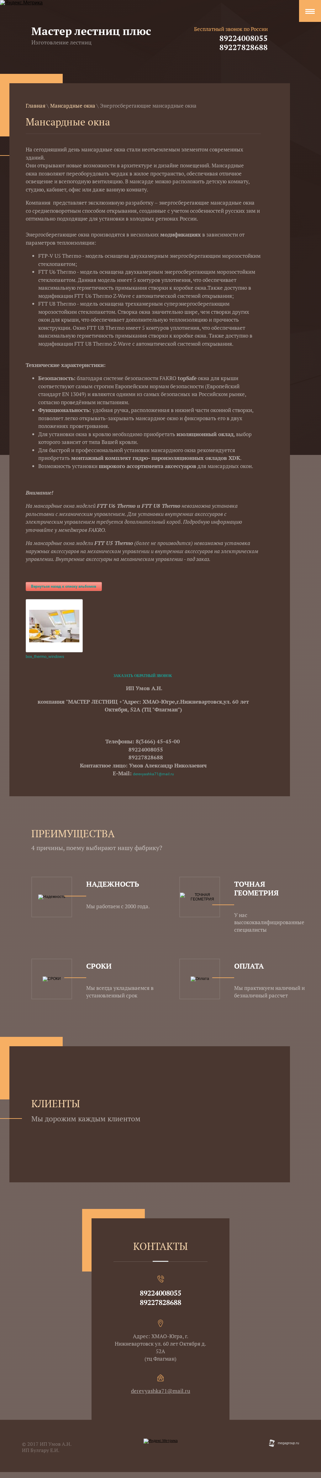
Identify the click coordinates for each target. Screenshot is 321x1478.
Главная (35, 105)
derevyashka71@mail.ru (153, 774)
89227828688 (243, 47)
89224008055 (243, 38)
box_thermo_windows (45, 656)
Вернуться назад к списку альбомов (63, 586)
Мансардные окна (72, 105)
